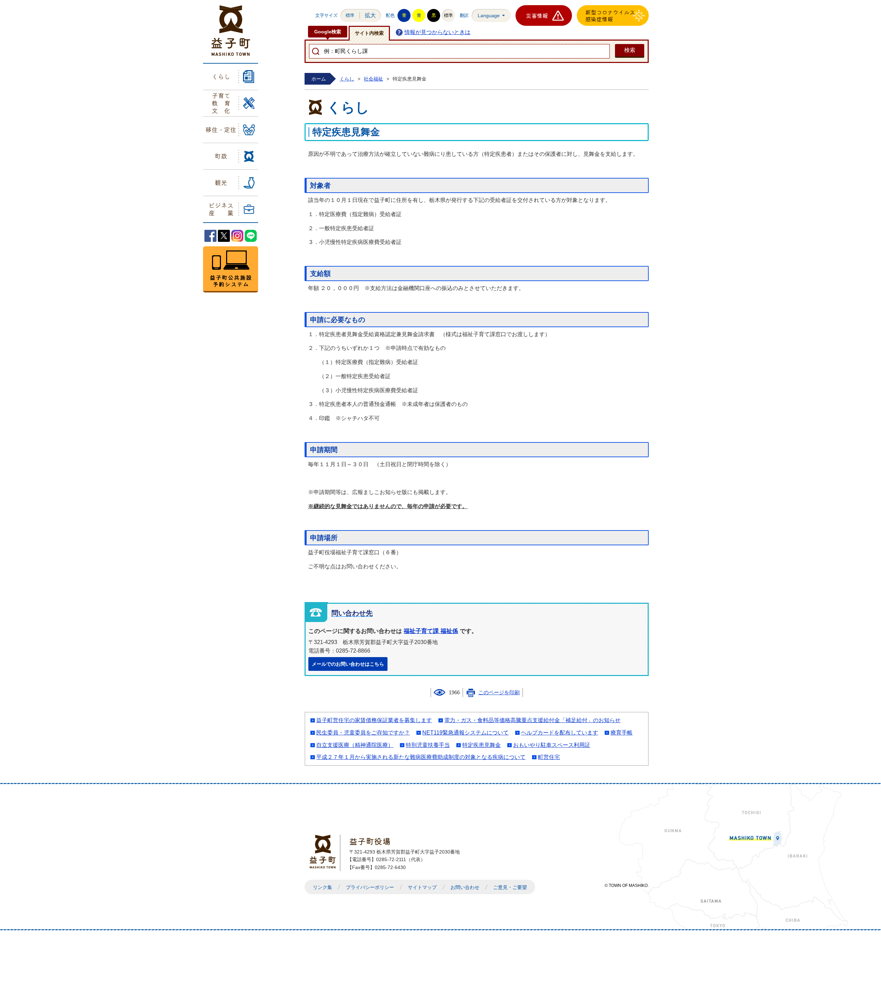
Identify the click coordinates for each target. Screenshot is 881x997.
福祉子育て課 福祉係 (431, 631)
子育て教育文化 (221, 103)
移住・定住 (220, 129)
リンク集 (322, 887)
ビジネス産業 (221, 209)
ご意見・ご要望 (510, 887)
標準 (350, 15)
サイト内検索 (369, 33)
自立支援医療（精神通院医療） (354, 745)
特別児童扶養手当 (428, 745)
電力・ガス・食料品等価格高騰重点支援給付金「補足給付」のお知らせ (532, 720)
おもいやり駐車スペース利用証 (551, 745)
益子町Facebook (210, 236)
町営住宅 (549, 757)
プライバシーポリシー (370, 887)
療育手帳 (622, 733)
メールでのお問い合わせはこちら (348, 664)
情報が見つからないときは (437, 32)
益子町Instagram (237, 236)
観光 (221, 182)
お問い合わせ (464, 887)
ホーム (318, 79)
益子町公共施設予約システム (230, 269)
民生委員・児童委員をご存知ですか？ (363, 733)
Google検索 (327, 31)
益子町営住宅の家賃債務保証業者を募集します (374, 720)
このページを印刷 (499, 692)
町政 (221, 155)
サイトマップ (422, 887)
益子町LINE (251, 236)
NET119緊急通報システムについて (465, 733)
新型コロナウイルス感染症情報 (610, 15)
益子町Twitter (224, 236)
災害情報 (537, 15)
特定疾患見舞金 (481, 745)
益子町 (324, 852)
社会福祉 (373, 79)
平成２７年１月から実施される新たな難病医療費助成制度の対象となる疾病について (421, 757)
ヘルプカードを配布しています (559, 733)
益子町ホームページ (230, 30)
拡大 (370, 15)
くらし (221, 76)
